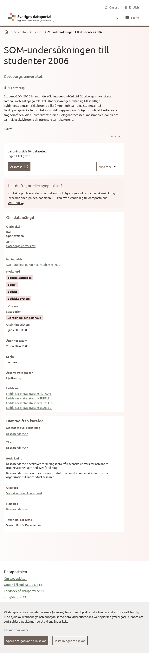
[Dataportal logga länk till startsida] (32, 17)
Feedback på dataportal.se (24, 591)
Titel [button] (9, 442)
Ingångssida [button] (14, 259)
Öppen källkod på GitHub (23, 584)
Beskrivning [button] (14, 458)
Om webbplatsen (15, 578)
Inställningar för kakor (70, 641)
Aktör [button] (10, 242)
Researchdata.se (17, 433)
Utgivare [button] (12, 488)
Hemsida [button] (12, 504)
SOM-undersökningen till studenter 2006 (33, 264)
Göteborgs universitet (23, 76)
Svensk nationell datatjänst (24, 493)
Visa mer (14, 306)
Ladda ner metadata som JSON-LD (29, 407)
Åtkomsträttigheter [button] (19, 373)
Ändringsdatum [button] (16, 340)
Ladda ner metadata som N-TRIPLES (29, 403)
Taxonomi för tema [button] (19, 520)
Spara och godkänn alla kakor (26, 641)
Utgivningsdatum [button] (18, 324)
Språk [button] (10, 357)
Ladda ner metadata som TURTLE (28, 398)
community (15, 202)
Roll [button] (8, 232)
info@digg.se (15, 597)
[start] (6, 31)
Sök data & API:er (26, 32)
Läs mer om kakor (16, 630)
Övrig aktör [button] (14, 226)
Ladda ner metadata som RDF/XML (29, 393)
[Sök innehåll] (116, 17)
